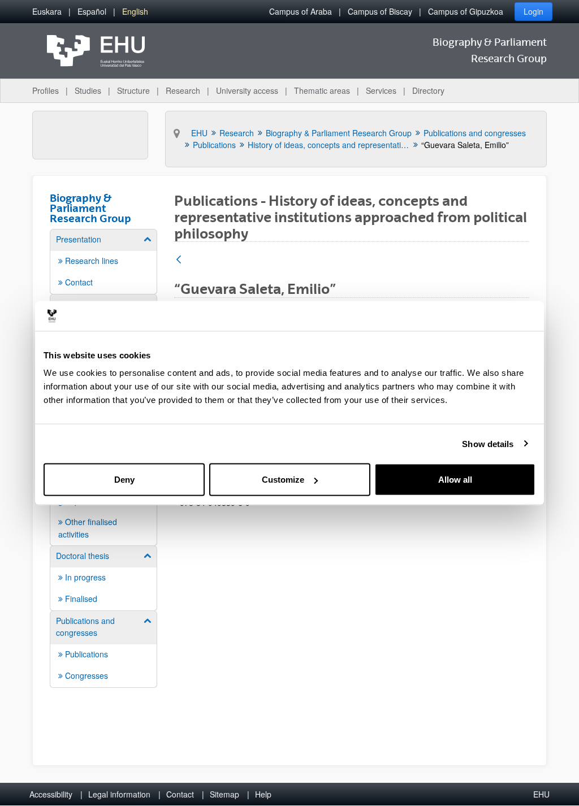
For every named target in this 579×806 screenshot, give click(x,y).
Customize (283, 479)
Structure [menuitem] (133, 90)
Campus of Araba (300, 11)
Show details (487, 443)
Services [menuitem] (381, 90)
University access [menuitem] (247, 90)
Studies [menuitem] (88, 90)
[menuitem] (47, 11)
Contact (180, 794)
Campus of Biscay (380, 11)
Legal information (119, 794)
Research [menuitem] (183, 90)
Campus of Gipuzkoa (465, 11)
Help (263, 794)
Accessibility (50, 794)
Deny (124, 479)
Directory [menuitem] (428, 90)
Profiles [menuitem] (45, 90)
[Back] (178, 260)
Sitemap (224, 794)
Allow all (455, 479)
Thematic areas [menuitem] (322, 90)
